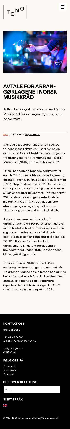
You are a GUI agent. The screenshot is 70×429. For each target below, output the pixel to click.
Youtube (8, 373)
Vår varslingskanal (49, 418)
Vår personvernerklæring (29, 418)
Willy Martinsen (32, 134)
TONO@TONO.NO (25, 340)
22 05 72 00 (15, 336)
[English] (5, 405)
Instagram (9, 370)
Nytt (5, 134)
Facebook (9, 366)
